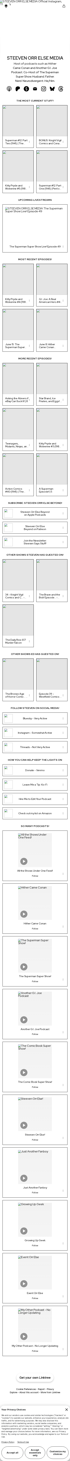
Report (41, 1389)
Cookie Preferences (26, 1389)
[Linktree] (6, 6)
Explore (13, 1392)
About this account (29, 1392)
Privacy (50, 1389)
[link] (9, 89)
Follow (35, 875)
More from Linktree (50, 1392)
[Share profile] (63, 6)
